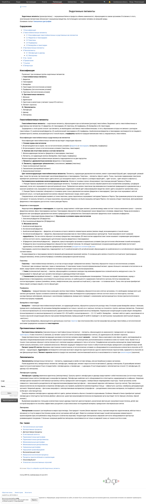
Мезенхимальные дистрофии (34, 442)
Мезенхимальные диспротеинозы (35, 444)
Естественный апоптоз (31, 434)
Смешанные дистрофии (42, 21)
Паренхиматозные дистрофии (34, 437)
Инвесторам (19, 492)
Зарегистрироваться (9, 400)
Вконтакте (28, 492)
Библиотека (72, 2)
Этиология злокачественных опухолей (37, 462)
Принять (34, 500)
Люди (18, 2)
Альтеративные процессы (32, 429)
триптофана (24, 335)
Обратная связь (7, 492)
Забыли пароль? (14, 395)
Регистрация (139, 2)
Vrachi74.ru (6, 2)
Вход (131, 2)
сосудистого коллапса (80, 246)
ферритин (73, 146)
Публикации (57, 2)
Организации (31, 2)
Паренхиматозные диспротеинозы (35, 439)
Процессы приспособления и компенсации (38, 457)
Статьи (24, 6)
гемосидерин (84, 146)
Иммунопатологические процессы (35, 455)
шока (93, 246)
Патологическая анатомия (33, 427)
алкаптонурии (126, 352)
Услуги (44, 2)
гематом (74, 321)
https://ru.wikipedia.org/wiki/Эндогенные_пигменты (43, 468)
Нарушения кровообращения (33, 450)
